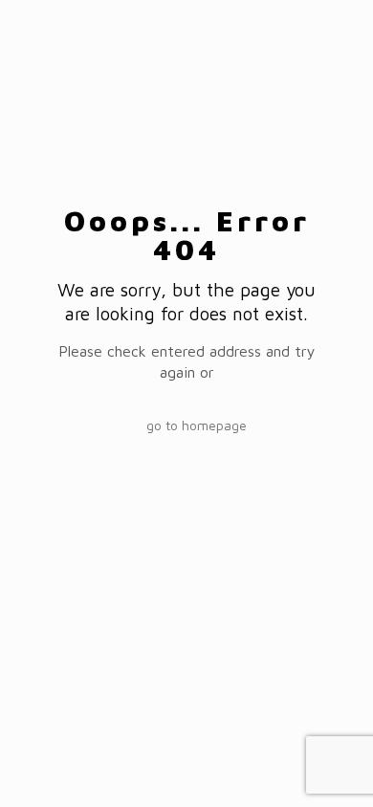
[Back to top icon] (334, 768)
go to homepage (196, 425)
